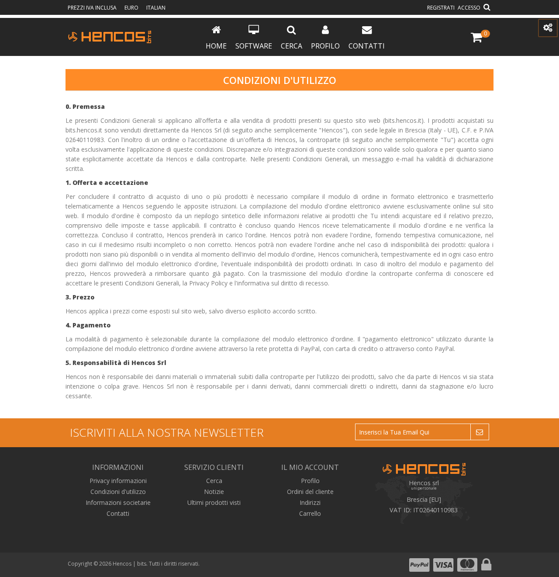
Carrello (310, 513)
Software (253, 46)
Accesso (469, 7)
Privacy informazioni (118, 480)
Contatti (367, 46)
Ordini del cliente (310, 491)
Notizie (214, 491)
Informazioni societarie (118, 502)
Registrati (441, 7)
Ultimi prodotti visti (214, 502)
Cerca (291, 46)
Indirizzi (310, 502)
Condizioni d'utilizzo (118, 491)
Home (216, 46)
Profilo (325, 46)
